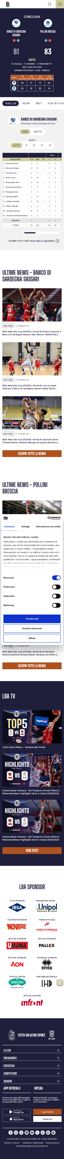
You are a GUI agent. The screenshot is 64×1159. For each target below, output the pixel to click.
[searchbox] (32, 3)
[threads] (21, 1133)
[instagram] (16, 1133)
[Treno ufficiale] (47, 926)
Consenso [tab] (9, 526)
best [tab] (39, 103)
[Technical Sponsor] (47, 964)
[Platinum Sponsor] (17, 926)
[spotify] (53, 1133)
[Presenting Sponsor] (47, 907)
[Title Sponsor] (17, 907)
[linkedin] (27, 1133)
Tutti (16, 145)
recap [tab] (26, 103)
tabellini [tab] (10, 103)
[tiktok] (43, 1133)
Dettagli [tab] (26, 526)
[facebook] (10, 1133)
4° (50, 145)
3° (42, 145)
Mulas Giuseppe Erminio (43, 123)
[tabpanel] (32, 180)
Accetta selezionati (32, 628)
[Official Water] (17, 983)
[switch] (56, 587)
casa (25, 131)
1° (26, 145)
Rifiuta (32, 638)
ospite (38, 131)
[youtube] (32, 1133)
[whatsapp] (48, 1133)
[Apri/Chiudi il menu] (60, 4)
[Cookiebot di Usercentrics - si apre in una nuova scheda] (48, 518)
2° (34, 145)
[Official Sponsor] (17, 945)
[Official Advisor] (32, 1002)
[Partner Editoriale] (47, 983)
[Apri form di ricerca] (49, 4)
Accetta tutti (32, 618)
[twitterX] (37, 1133)
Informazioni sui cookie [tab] (48, 526)
